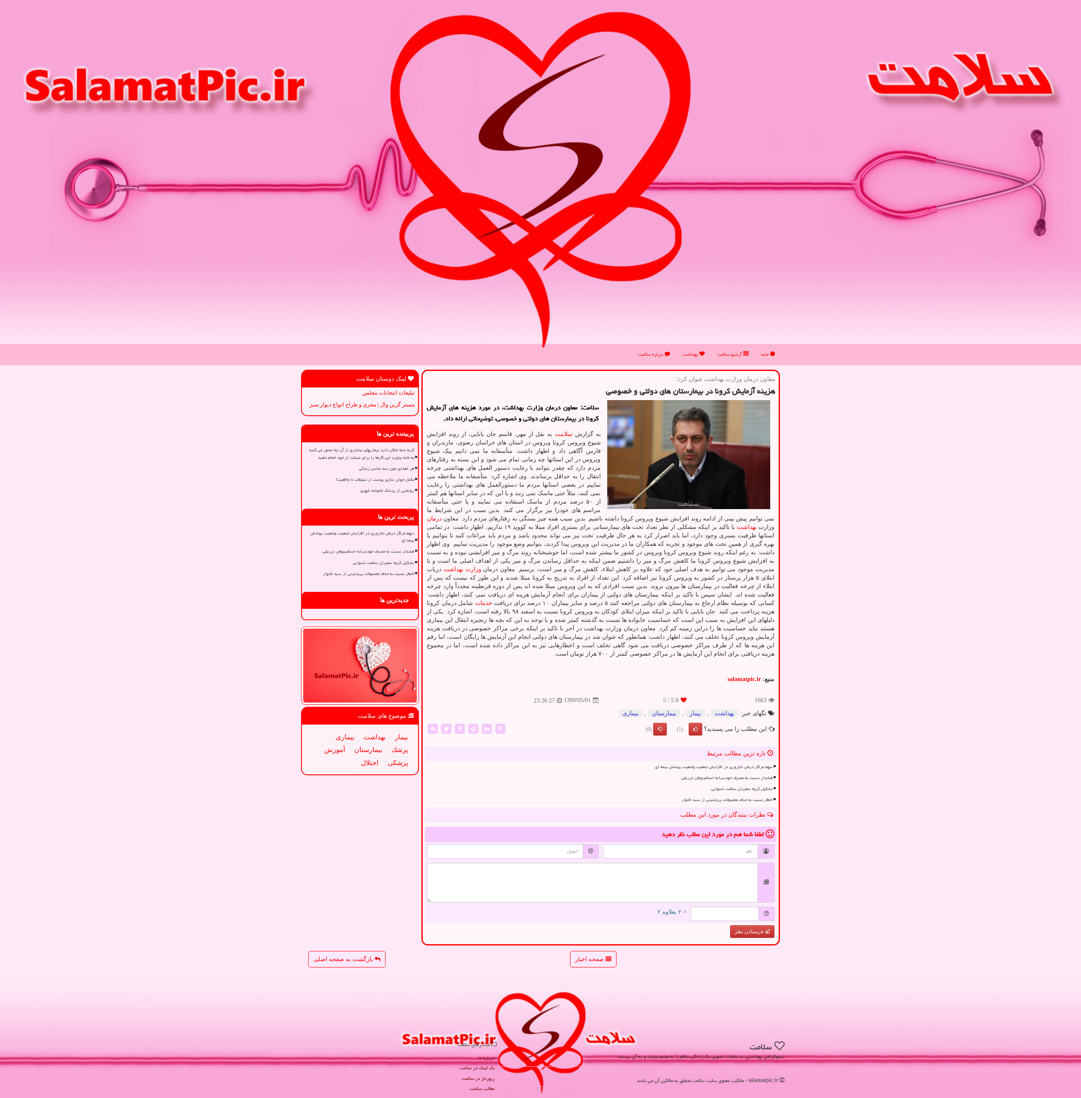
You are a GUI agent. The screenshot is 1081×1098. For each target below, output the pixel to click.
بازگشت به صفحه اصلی (344, 959)
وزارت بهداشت (462, 569)
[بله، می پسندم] (695, 729)
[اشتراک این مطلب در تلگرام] (473, 728)
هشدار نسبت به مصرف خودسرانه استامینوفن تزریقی (727, 778)
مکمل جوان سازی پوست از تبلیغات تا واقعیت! (375, 479)
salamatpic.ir (744, 679)
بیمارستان (664, 713)
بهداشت (691, 354)
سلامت (564, 434)
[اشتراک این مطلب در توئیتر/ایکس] (446, 728)
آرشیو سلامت (730, 354)
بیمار (695, 713)
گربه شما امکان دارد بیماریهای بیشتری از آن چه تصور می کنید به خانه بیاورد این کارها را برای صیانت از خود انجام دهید (361, 453)
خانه (765, 354)
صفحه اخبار (590, 959)
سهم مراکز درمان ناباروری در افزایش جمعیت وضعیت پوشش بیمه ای (714, 767)
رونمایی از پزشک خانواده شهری (387, 490)
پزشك (399, 749)
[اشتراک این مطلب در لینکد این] (487, 728)
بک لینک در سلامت (476, 1067)
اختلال (369, 762)
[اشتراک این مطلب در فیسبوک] (460, 728)
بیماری (630, 713)
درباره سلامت (651, 354)
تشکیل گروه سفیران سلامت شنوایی (742, 789)
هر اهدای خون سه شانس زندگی (386, 468)
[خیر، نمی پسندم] (660, 729)
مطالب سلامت (482, 1088)
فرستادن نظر (750, 932)
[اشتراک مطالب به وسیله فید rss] (433, 728)
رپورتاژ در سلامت (478, 1078)
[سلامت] (540, 180)
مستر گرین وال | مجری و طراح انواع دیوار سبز (362, 404)
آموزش (334, 749)
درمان (434, 518)
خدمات (483, 603)
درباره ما (486, 1057)
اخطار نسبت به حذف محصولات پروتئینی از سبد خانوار (727, 800)
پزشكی (398, 762)
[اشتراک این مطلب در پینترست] (500, 728)
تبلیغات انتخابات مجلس (388, 393)
